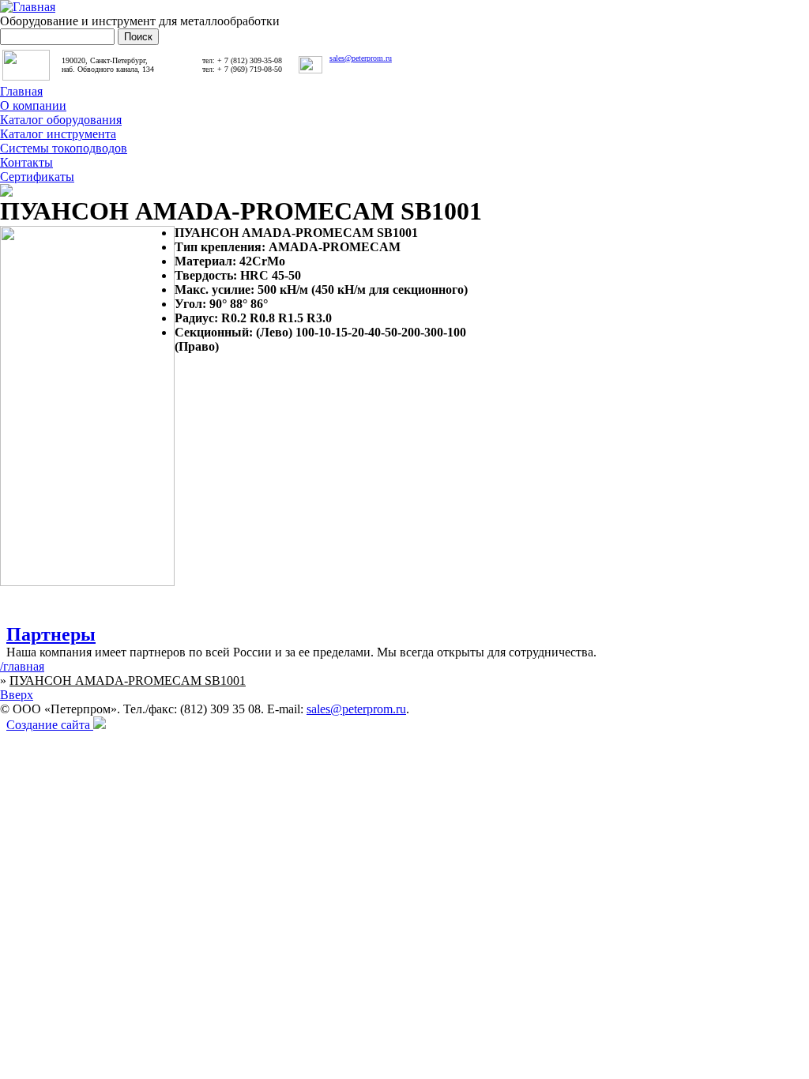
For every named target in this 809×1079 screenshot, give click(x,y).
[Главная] (27, 6)
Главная (21, 91)
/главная (22, 666)
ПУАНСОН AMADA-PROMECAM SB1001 (127, 680)
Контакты (26, 162)
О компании (33, 105)
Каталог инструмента (58, 134)
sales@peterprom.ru (360, 58)
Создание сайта (49, 724)
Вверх (16, 694)
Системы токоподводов (63, 148)
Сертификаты (37, 176)
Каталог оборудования (61, 119)
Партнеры (51, 634)
